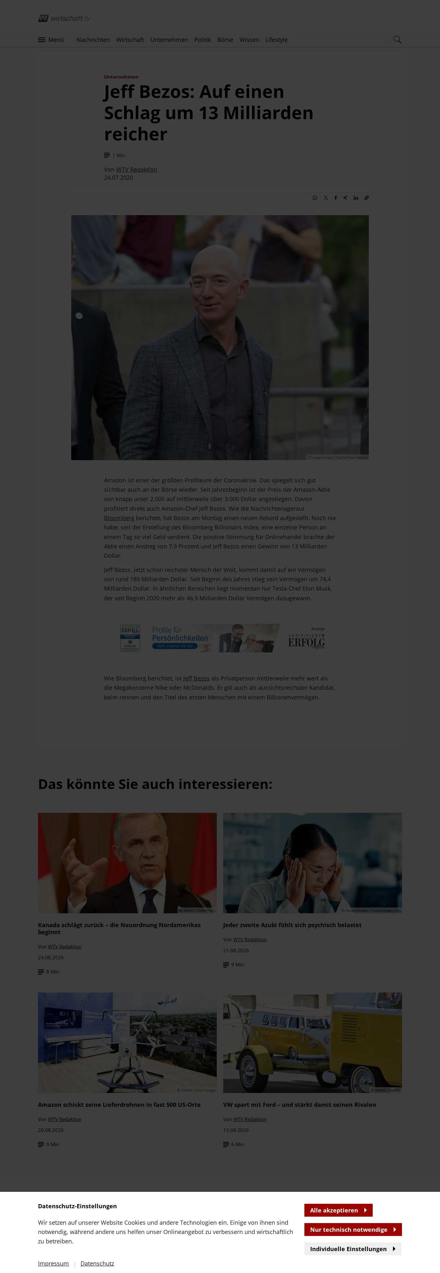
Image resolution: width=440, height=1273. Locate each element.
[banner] (220, 636)
